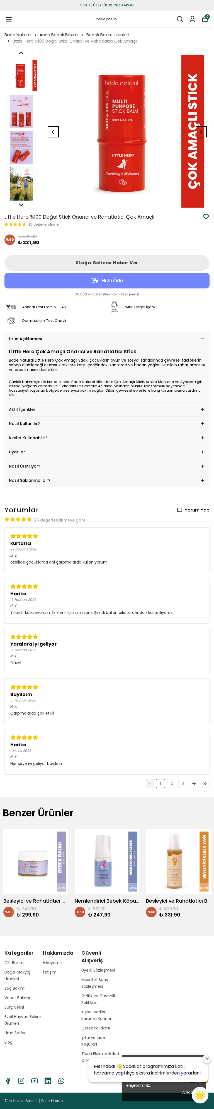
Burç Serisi (14, 1007)
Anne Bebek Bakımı (59, 35)
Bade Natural (17, 35)
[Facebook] (7, 1081)
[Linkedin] (48, 1081)
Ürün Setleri (15, 1033)
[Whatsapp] (61, 1081)
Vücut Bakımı (17, 998)
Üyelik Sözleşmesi (98, 970)
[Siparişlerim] (192, 19)
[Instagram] (21, 1081)
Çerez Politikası (95, 1028)
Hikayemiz (52, 962)
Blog (8, 1042)
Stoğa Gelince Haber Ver (107, 263)
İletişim (50, 972)
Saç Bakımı (14, 988)
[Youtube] (34, 1081)
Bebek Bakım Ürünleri (107, 35)
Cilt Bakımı (14, 962)
